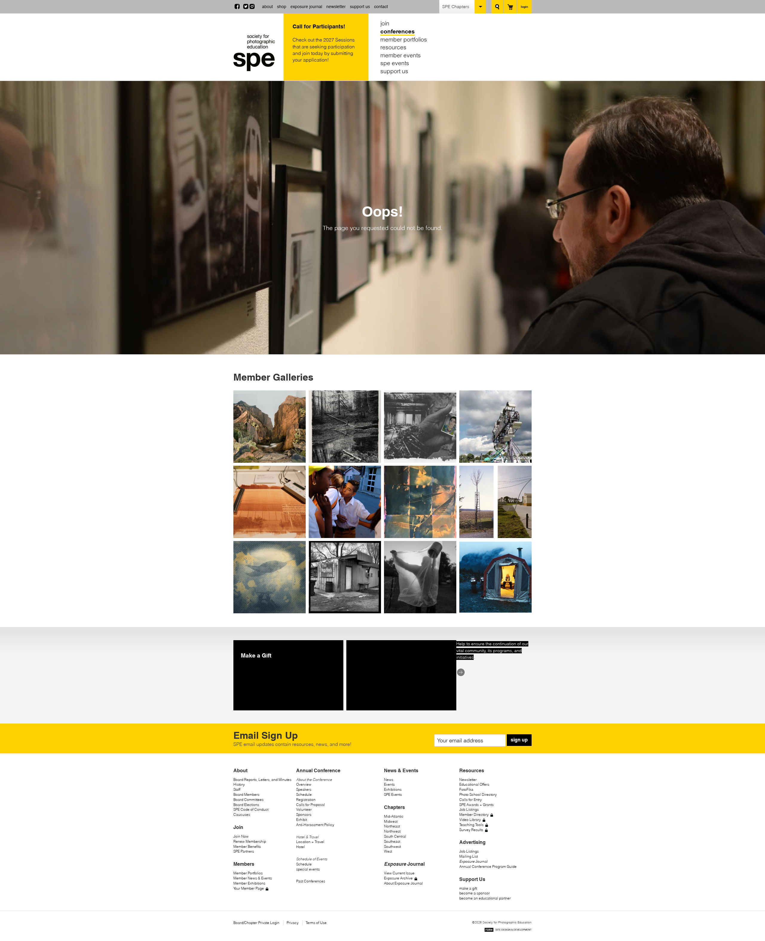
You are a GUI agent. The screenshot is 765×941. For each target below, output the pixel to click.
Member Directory (474, 814)
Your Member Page (248, 888)
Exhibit (301, 819)
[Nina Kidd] (495, 426)
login (524, 6)
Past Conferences (310, 881)
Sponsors (303, 814)
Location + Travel (310, 841)
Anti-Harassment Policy (315, 824)
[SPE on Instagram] (252, 7)
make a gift (468, 888)
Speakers (303, 789)
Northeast (392, 826)
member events (400, 55)
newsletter (336, 6)
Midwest (390, 821)
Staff (236, 789)
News (388, 779)
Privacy (293, 922)
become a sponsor (474, 893)
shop (281, 6)
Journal (473, 861)
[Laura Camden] (345, 502)
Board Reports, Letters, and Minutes (262, 779)
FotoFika (466, 789)
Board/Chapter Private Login (256, 922)
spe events (394, 63)
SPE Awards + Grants (476, 804)
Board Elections (246, 804)
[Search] (497, 6)
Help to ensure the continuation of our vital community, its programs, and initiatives (492, 650)
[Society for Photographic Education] (257, 52)
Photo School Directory (478, 794)
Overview (303, 784)
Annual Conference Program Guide (488, 866)
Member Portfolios (248, 873)
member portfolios (403, 39)
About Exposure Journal (403, 883)
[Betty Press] (345, 577)
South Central (395, 836)
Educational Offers (474, 784)
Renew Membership (249, 841)
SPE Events (393, 794)
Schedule (304, 794)
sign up (519, 740)
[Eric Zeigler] (495, 502)
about (267, 6)
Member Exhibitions (249, 883)
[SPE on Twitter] (245, 7)
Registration (306, 799)
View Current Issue (399, 873)
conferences (397, 31)
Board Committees (248, 799)
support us (360, 6)
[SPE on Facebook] (237, 7)
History (239, 784)
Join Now (241, 836)
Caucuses (241, 814)
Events (389, 784)
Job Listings (469, 809)
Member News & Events (252, 878)
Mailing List (468, 856)
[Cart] (510, 6)
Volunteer (304, 809)
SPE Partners (243, 851)
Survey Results (471, 829)
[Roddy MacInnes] (495, 577)
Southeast (392, 841)
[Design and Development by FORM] (508, 931)
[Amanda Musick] (269, 426)
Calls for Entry (470, 799)
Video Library (470, 819)
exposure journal (306, 6)
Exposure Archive (398, 878)
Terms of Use (316, 922)
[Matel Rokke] (420, 502)
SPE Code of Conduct (250, 809)
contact (381, 6)
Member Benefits (247, 846)
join (384, 23)
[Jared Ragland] (420, 577)
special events (308, 869)
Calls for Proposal (310, 804)
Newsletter (468, 779)
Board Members (246, 794)
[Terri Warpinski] (345, 426)
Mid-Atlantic (393, 816)
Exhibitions (393, 789)
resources (393, 47)
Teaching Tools (471, 824)
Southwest (392, 846)
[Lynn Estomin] (420, 426)
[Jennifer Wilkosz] (269, 577)
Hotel (300, 847)
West (388, 851)
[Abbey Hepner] (269, 502)
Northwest (392, 831)
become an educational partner (485, 898)
